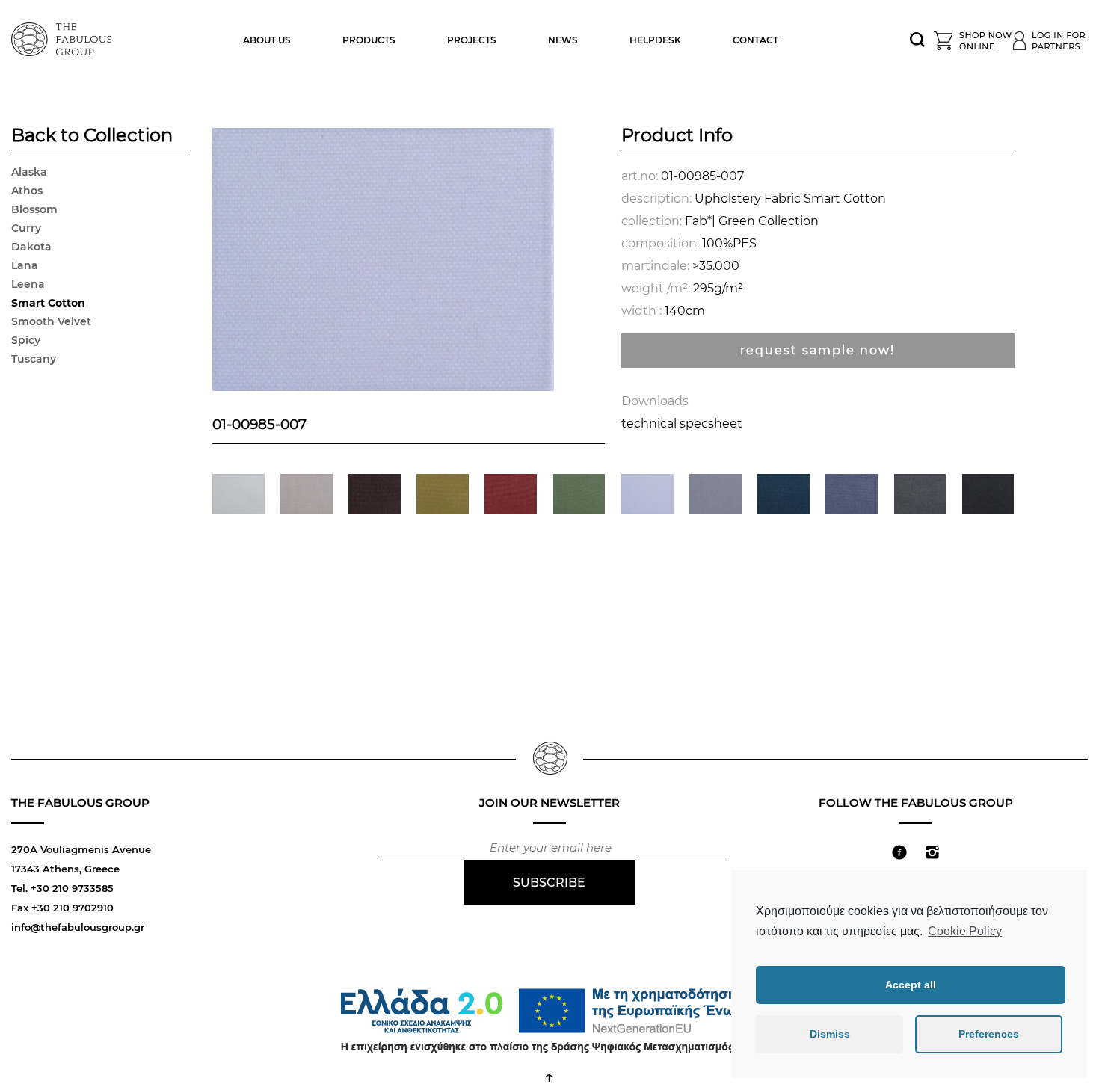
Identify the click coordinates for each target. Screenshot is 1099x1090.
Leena (28, 284)
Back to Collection (92, 137)
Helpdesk (655, 40)
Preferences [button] (988, 1034)
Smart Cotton (48, 303)
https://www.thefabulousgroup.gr (63, 37)
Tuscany (33, 359)
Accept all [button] (910, 985)
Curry (26, 228)
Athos (27, 190)
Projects (471, 40)
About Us (267, 40)
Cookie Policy (965, 931)
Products (368, 40)
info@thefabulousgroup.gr (77, 927)
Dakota (31, 246)
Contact (755, 40)
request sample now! (817, 350)
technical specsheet (681, 423)
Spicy (25, 340)
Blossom (34, 209)
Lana (24, 265)
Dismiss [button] (830, 1034)
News (563, 40)
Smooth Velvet (51, 321)
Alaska (29, 172)
